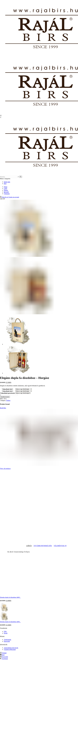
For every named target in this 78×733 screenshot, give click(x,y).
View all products (5, 468)
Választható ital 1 (7, 389)
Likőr (5, 188)
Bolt (5, 183)
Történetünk (7, 639)
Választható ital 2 (7, 391)
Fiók (5, 631)
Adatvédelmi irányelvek (11, 648)
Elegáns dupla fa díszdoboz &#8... (10, 597)
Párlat (5, 187)
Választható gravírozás (7, 393)
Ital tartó (6, 192)
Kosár (5, 633)
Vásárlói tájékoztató (10, 649)
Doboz (6, 190)
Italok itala (7, 182)
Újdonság (7, 193)
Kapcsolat (7, 641)
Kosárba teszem (5, 397)
